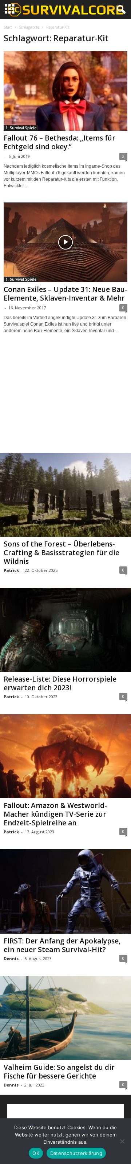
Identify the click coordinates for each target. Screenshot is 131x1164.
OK (35, 1153)
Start (8, 27)
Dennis (11, 958)
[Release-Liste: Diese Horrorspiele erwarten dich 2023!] (65, 630)
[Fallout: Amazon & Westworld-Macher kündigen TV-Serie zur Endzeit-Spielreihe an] (65, 756)
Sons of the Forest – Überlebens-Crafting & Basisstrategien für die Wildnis (61, 552)
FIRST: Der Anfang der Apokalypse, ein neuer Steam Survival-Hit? (62, 945)
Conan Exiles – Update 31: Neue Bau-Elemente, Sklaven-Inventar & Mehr (65, 294)
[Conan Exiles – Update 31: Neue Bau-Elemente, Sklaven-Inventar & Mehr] (65, 242)
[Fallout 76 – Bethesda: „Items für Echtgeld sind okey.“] (65, 91)
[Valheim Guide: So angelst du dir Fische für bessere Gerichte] (65, 1018)
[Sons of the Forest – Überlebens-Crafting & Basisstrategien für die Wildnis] (65, 495)
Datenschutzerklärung (76, 1153)
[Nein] (122, 1141)
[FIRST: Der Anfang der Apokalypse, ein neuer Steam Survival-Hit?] (65, 891)
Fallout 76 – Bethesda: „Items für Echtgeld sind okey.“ (59, 142)
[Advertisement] (65, 400)
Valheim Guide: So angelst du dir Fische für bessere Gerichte (59, 1072)
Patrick (11, 570)
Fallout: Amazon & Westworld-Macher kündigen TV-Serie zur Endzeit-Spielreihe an (55, 814)
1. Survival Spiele (20, 127)
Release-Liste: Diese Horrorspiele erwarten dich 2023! (60, 683)
